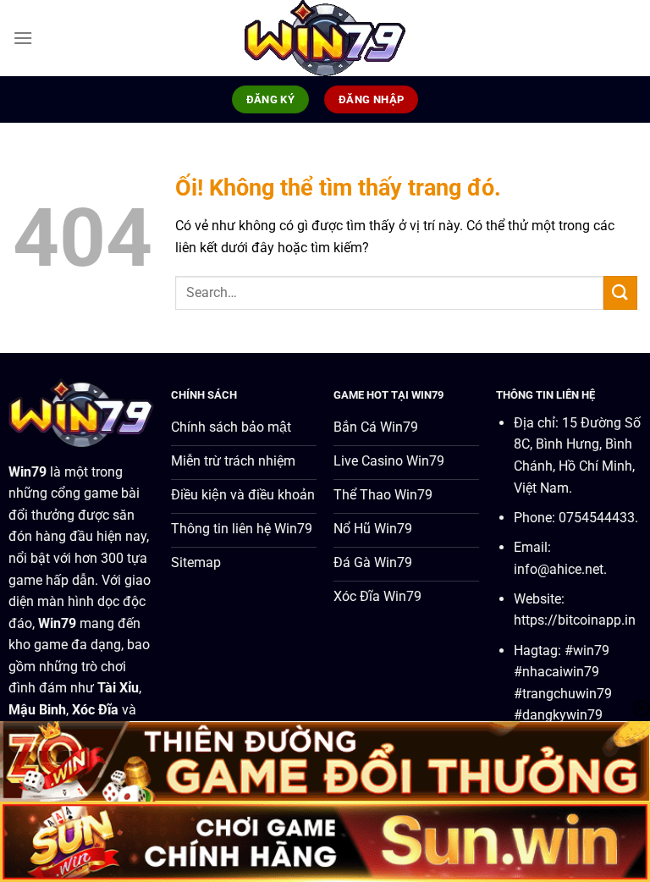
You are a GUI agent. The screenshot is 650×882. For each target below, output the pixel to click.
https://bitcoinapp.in (575, 620)
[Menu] (23, 37)
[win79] (325, 38)
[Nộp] (620, 292)
